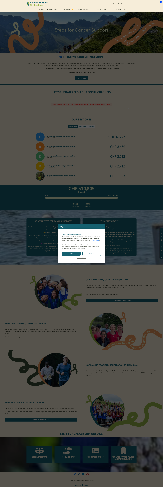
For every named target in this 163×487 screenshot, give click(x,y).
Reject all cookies (81, 257)
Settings (91, 253)
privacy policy (95, 240)
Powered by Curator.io (130, 109)
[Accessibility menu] (161, 2)
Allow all (71, 253)
